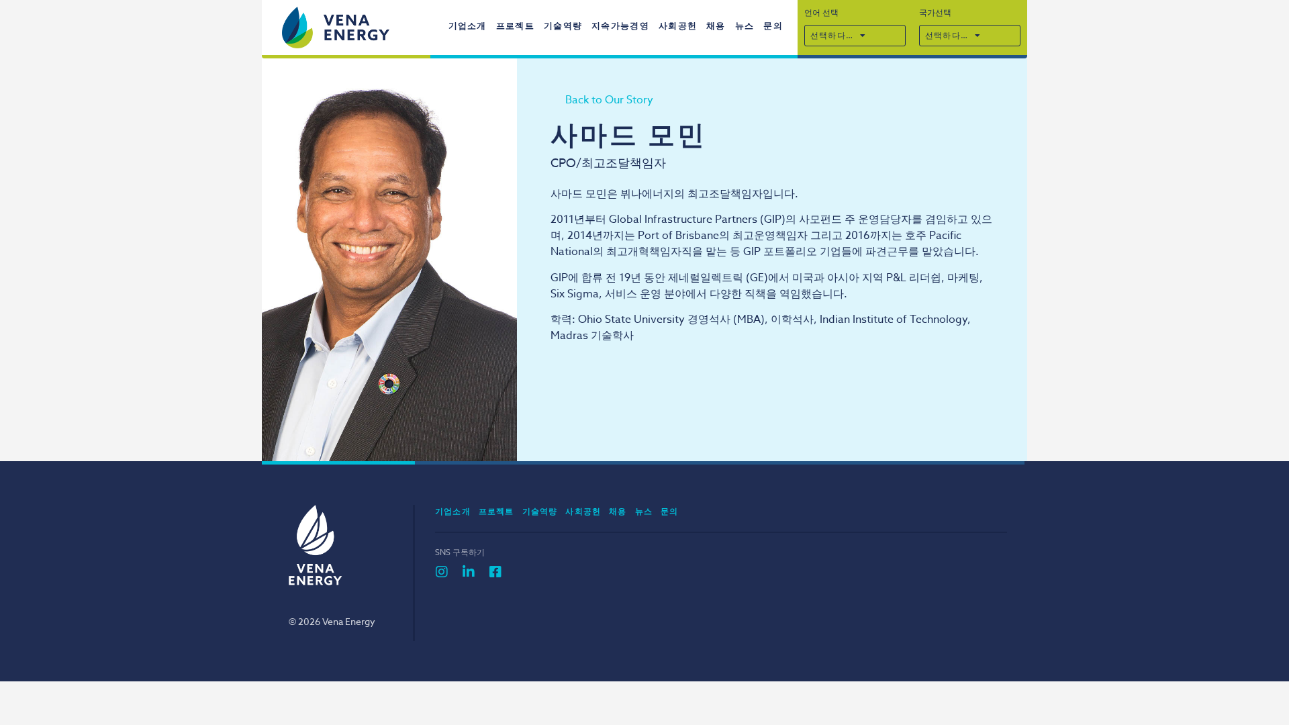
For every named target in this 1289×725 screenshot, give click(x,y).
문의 (773, 25)
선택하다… (831, 35)
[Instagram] (441, 572)
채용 (716, 25)
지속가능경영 (620, 25)
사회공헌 (678, 25)
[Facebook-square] (495, 572)
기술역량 (563, 25)
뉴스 (745, 25)
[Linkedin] (468, 572)
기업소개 (467, 25)
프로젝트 (515, 25)
